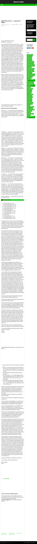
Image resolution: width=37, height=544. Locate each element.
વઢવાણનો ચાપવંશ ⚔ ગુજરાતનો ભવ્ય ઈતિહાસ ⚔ (4, 534)
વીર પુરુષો (29, 98)
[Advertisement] (18, 12)
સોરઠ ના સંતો (29, 108)
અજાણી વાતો (30, 54)
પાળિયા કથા (29, 77)
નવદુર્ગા (33, 74)
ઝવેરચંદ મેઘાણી (30, 70)
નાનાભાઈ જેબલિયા (30, 75)
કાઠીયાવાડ (29, 60)
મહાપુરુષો (29, 90)
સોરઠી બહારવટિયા (30, 109)
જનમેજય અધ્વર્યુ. (6, 478)
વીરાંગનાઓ (29, 99)
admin (3, 24)
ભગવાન (29, 78)
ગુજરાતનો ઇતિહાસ (16, 24)
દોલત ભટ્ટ (29, 72)
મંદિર (28, 87)
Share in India (18, 2)
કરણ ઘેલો (29, 59)
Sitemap (28, 542)
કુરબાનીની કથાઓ (30, 61)
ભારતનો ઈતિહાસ (30, 83)
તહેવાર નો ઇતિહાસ (30, 71)
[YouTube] (33, 48)
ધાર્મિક (28, 74)
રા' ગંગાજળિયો (30, 94)
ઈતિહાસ (29, 57)
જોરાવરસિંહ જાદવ (30, 68)
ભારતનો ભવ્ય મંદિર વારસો (30, 85)
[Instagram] (29, 48)
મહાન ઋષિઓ (30, 88)
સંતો (28, 105)
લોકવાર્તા (29, 95)
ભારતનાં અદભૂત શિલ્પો (30, 80)
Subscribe (30, 33)
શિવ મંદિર (29, 101)
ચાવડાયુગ (29, 67)
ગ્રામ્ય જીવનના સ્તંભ (30, 65)
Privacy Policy (32, 542)
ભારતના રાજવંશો (30, 82)
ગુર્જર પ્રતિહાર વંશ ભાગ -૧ (19, 533)
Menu (2, 4)
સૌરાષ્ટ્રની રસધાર (30, 113)
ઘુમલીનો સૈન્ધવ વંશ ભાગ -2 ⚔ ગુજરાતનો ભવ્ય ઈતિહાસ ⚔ (12, 534)
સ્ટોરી (28, 115)
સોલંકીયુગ (29, 111)
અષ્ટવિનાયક (29, 56)
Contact (25, 542)
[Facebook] (27, 48)
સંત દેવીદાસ (29, 104)
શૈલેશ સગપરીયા (30, 102)
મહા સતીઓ (29, 91)
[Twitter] (31, 48)
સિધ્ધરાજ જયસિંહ (30, 106)
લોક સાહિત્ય (29, 97)
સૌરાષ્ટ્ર (28, 112)
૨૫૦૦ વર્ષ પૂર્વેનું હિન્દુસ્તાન (31, 117)
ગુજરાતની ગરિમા (30, 63)
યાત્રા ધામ (29, 93)
